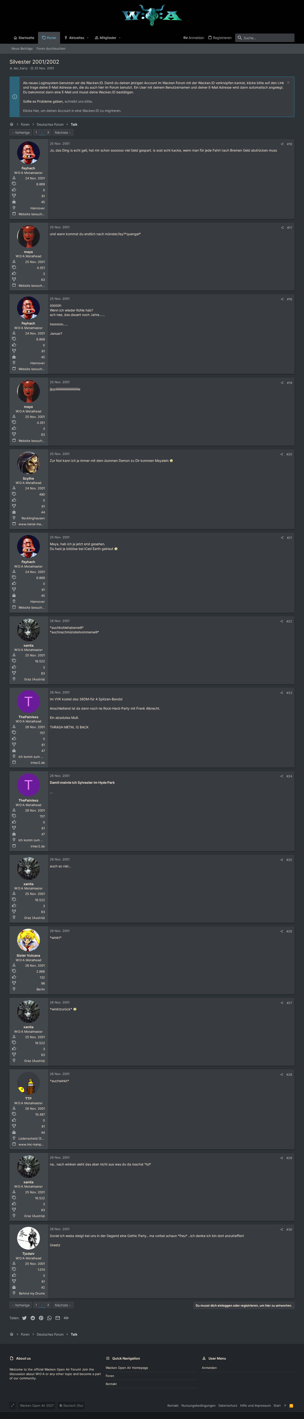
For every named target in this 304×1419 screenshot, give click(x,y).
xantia (28, 645)
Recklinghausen (33, 518)
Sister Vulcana (28, 955)
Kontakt (111, 1384)
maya (28, 252)
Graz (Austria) (34, 679)
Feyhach (28, 168)
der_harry (21, 68)
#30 (289, 1229)
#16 (289, 144)
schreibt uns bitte (78, 101)
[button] (88, 37)
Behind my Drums (32, 1293)
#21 (289, 538)
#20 (289, 454)
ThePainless (28, 717)
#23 (289, 693)
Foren (110, 1376)
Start (277, 1405)
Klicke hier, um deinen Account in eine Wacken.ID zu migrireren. (72, 111)
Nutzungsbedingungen (198, 1405)
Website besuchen (32, 214)
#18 (289, 299)
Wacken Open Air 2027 (37, 1405)
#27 (289, 1003)
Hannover (37, 208)
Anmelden (209, 1368)
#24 (289, 776)
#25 (289, 860)
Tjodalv (28, 1254)
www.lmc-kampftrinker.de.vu (40, 1144)
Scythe (28, 478)
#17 (289, 227)
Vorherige (22, 132)
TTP (28, 1098)
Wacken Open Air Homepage (127, 1368)
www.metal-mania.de (34, 524)
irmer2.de (38, 762)
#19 (289, 383)
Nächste (61, 132)
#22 (289, 621)
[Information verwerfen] (287, 83)
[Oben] (285, 1405)
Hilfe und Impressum (255, 1405)
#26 (289, 931)
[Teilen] (282, 144)
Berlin (41, 989)
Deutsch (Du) (72, 1405)
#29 (289, 1158)
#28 (289, 1074)
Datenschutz (227, 1405)
